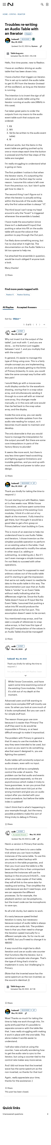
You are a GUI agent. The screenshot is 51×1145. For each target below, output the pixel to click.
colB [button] (13, 331)
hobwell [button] (15, 39)
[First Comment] (33, 39)
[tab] (8, 307)
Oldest (16, 319)
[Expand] (25, 675)
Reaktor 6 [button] (9, 294)
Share (9, 275)
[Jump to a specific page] (44, 324)
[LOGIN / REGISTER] (47, 4)
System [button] (35, 46)
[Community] (10, 4)
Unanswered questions (25, 1114)
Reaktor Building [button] (23, 294)
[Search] (42, 4)
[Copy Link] (40, 46)
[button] (7, 40)
